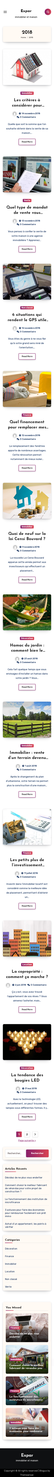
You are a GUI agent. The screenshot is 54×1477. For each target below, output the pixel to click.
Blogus (43, 1470)
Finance (27, 415)
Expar (26, 11)
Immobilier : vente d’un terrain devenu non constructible (27, 758)
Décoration (27, 638)
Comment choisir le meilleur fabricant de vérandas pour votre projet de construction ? (26, 1188)
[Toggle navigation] (5, 12)
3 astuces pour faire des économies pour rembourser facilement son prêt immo (25, 1213)
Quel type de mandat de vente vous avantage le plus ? (27, 213)
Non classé (27, 308)
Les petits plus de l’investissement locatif (27, 865)
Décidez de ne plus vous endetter (23, 1177)
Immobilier (27, 93)
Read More (27, 142)
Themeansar (26, 1475)
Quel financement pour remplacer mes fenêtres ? (27, 427)
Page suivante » (27, 1140)
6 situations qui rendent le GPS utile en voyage (27, 320)
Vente (27, 200)
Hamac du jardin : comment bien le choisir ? (27, 650)
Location (27, 964)
